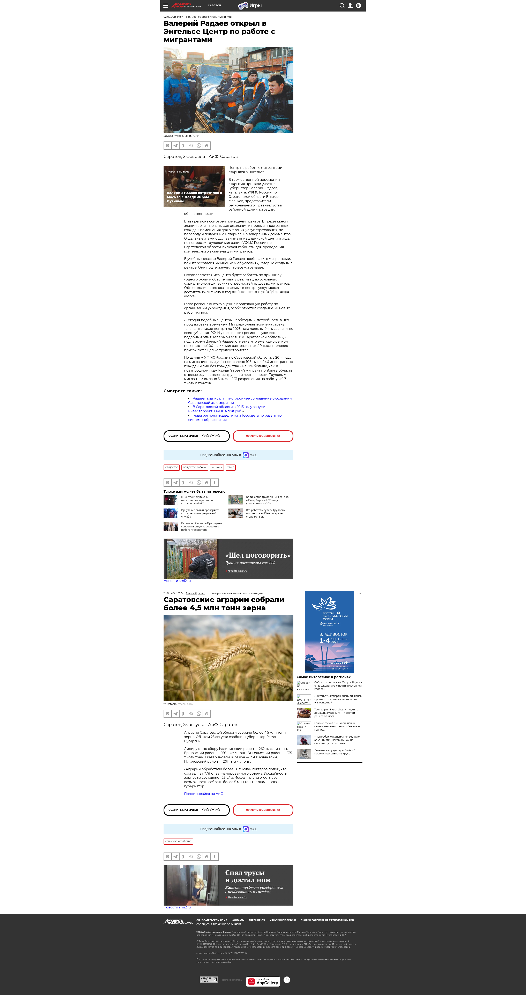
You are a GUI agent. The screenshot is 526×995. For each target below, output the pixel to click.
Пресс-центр (257, 920)
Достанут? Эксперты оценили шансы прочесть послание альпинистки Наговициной (338, 699)
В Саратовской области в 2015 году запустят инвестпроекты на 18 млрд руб (228, 409)
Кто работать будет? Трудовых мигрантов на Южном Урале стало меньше (265, 513)
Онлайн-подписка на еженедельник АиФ (327, 920)
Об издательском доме (211, 920)
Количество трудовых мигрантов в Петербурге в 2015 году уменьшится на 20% (267, 500)
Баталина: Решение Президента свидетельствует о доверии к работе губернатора (202, 526)
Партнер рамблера (232, 980)
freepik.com (185, 703)
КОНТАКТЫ (238, 920)
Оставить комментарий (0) (263, 436)
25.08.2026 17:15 (173, 593)
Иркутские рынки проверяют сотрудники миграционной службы (200, 513)
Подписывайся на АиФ (204, 794)
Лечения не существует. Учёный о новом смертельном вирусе (335, 752)
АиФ (196, 135)
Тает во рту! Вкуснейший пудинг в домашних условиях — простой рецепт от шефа (336, 713)
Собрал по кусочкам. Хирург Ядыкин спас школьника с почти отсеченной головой (338, 685)
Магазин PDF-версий (283, 920)
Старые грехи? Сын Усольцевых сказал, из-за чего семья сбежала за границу (337, 726)
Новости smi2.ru (177, 581)
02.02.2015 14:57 (173, 16)
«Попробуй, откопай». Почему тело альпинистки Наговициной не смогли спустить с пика (337, 740)
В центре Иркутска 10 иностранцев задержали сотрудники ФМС (197, 500)
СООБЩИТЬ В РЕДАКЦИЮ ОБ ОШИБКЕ (218, 924)
